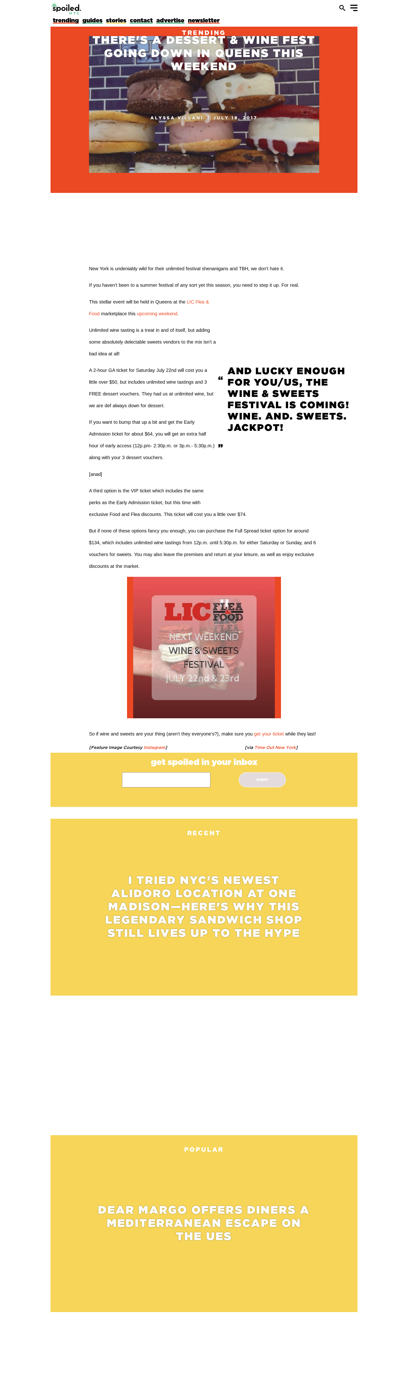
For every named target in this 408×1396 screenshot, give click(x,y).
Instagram (153, 747)
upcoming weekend (157, 313)
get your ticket (269, 733)
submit (262, 779)
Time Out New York (274, 747)
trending (204, 32)
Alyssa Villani (176, 117)
